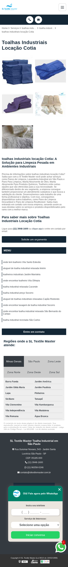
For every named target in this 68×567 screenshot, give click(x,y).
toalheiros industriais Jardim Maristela (21, 274)
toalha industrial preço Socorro (18, 293)
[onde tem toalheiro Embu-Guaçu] (17, 104)
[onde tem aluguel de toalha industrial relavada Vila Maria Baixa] (17, 71)
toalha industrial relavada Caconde (20, 286)
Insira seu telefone (35, 505)
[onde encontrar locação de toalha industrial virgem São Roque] (17, 137)
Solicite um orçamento (34, 239)
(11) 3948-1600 (21, 228)
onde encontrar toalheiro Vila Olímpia (21, 280)
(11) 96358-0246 (35, 467)
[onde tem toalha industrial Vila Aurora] (50, 104)
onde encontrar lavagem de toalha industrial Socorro (29, 305)
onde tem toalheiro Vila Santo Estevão (22, 262)
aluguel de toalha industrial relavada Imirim (24, 268)
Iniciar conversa (35, 534)
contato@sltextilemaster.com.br (35, 472)
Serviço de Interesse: (35, 518)
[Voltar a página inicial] (9, 7)
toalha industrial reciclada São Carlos (21, 320)
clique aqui (37, 228)
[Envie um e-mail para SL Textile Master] (38, 19)
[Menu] (62, 7)
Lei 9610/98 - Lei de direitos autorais (39, 429)
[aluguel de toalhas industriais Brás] (50, 71)
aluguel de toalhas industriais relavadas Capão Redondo (31, 299)
